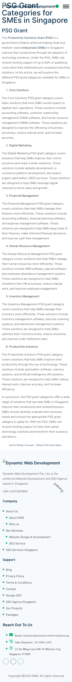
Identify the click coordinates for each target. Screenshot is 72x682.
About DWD (16, 517)
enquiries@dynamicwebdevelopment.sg (46, 635)
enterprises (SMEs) (34, 47)
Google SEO (14, 595)
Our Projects (14, 608)
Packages (12, 614)
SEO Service (17, 543)
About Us (12, 511)
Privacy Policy (15, 576)
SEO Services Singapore (22, 550)
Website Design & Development (29, 537)
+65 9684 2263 (43, 642)
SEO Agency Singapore (21, 602)
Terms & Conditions (19, 582)
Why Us (14, 524)
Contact (11, 589)
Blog (9, 569)
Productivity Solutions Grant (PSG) (30, 37)
